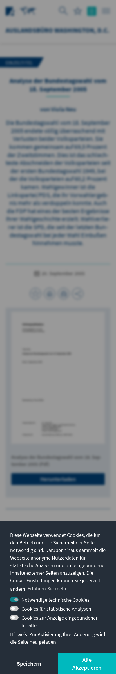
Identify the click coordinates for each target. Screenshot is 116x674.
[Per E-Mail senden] (63, 293)
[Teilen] (77, 293)
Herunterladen (58, 478)
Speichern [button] (29, 663)
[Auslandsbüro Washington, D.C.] (28, 10)
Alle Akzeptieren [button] (86, 663)
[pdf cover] (58, 378)
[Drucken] (49, 293)
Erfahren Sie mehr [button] (47, 588)
